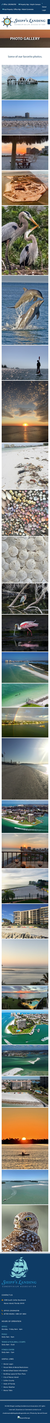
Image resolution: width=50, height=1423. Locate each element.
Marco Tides (7, 1390)
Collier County (8, 1380)
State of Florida (9, 1384)
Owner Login (44, 8)
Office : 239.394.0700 (9, 4)
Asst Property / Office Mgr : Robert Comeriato (18, 9)
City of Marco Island (10, 1377)
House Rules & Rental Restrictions (15, 1367)
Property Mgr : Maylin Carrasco (30, 4)
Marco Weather (9, 1387)
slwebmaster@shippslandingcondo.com (16, 1413)
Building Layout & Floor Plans (14, 1374)
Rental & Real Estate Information (15, 1370)
